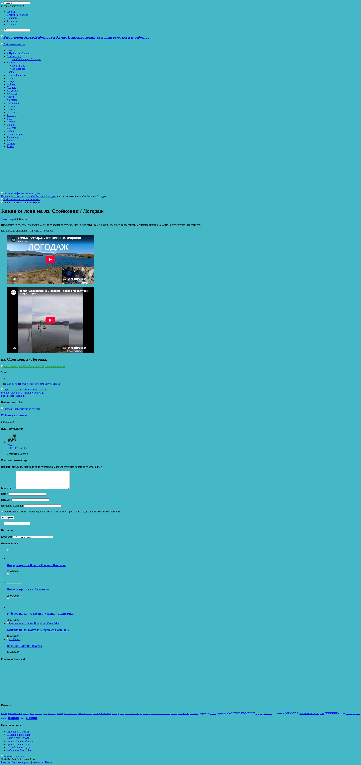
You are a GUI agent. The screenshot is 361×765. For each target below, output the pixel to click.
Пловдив (12, 112)
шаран (56, 383)
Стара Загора (14, 133)
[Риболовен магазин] (13, 44)
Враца (10, 81)
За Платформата (21, 762)
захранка (203, 713)
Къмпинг (12, 24)
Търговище (13, 137)
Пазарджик (13, 102)
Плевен (11, 109)
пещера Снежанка (266, 714)
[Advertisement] (180, 170)
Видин (10, 78)
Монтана (12, 99)
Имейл (6, 499)
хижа (358, 714)
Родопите (121, 714)
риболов (291, 713)
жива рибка (194, 714)
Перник (11, 106)
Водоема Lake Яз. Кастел (24, 646)
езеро (186, 713)
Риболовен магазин (18, 731)
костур (234, 713)
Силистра (12, 121)
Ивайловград (52, 714)
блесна (159, 714)
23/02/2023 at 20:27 (18, 447)
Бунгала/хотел (15, 713)
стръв (341, 713)
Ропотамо (128, 714)
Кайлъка (67, 714)
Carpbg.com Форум (18, 737)
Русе (9, 118)
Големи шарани (13, 395)
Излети (11, 11)
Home (4, 196)
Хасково (11, 140)
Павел (10, 444)
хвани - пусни (351, 714)
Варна (10, 71)
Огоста (81, 713)
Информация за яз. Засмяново (28, 589)
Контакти (38, 762)
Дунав (45, 714)
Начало (11, 50)
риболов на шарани (309, 713)
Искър (60, 713)
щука (22, 718)
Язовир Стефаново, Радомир (22, 392)
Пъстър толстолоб (28, 383)
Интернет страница (12, 505)
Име (4, 493)
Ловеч (10, 96)
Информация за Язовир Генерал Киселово (36, 565)
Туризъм (12, 20)
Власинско (38, 714)
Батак (4, 713)
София (10, 130)
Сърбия (139, 714)
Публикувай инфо (14, 415)
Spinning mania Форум (20, 740)
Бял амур (12, 383)
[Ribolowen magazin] (13, 756)
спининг (331, 713)
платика (278, 713)
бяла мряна (166, 714)
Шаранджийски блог (18, 734)
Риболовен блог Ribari (19, 750)
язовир (31, 718)
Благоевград (14, 56)
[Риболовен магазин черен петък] (20, 199)
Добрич (11, 87)
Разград (11, 115)
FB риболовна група (18, 747)
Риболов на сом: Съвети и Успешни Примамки (40, 613)
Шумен (11, 143)
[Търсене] (2, 3)
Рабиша (114, 714)
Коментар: (8, 487)
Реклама (5, 762)
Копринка (73, 714)
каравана (213, 714)
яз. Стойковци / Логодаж (26, 59)
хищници (4, 718)
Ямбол (10, 146)
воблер (180, 714)
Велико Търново (16, 74)
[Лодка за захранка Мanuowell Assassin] (24, 389)
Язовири (12, 17)
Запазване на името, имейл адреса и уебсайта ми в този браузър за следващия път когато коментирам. (62, 511)
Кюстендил (13, 93)
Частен (48, 383)
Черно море (152, 714)
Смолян (11, 127)
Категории (7, 536)
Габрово (11, 84)
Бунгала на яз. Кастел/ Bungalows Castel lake (38, 630)
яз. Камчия (18, 68)
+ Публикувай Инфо (18, 53)
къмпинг (248, 713)
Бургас (11, 62)
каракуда (222, 713)
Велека (32, 714)
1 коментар (7, 219)
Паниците (88, 714)
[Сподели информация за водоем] (20, 193)
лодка (257, 714)
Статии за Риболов (17, 14)
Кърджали (12, 90)
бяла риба (174, 714)
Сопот (134, 714)
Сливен (11, 124)
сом (41, 383)
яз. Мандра (18, 65)
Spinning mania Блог (18, 744)
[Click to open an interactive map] (33, 366)
